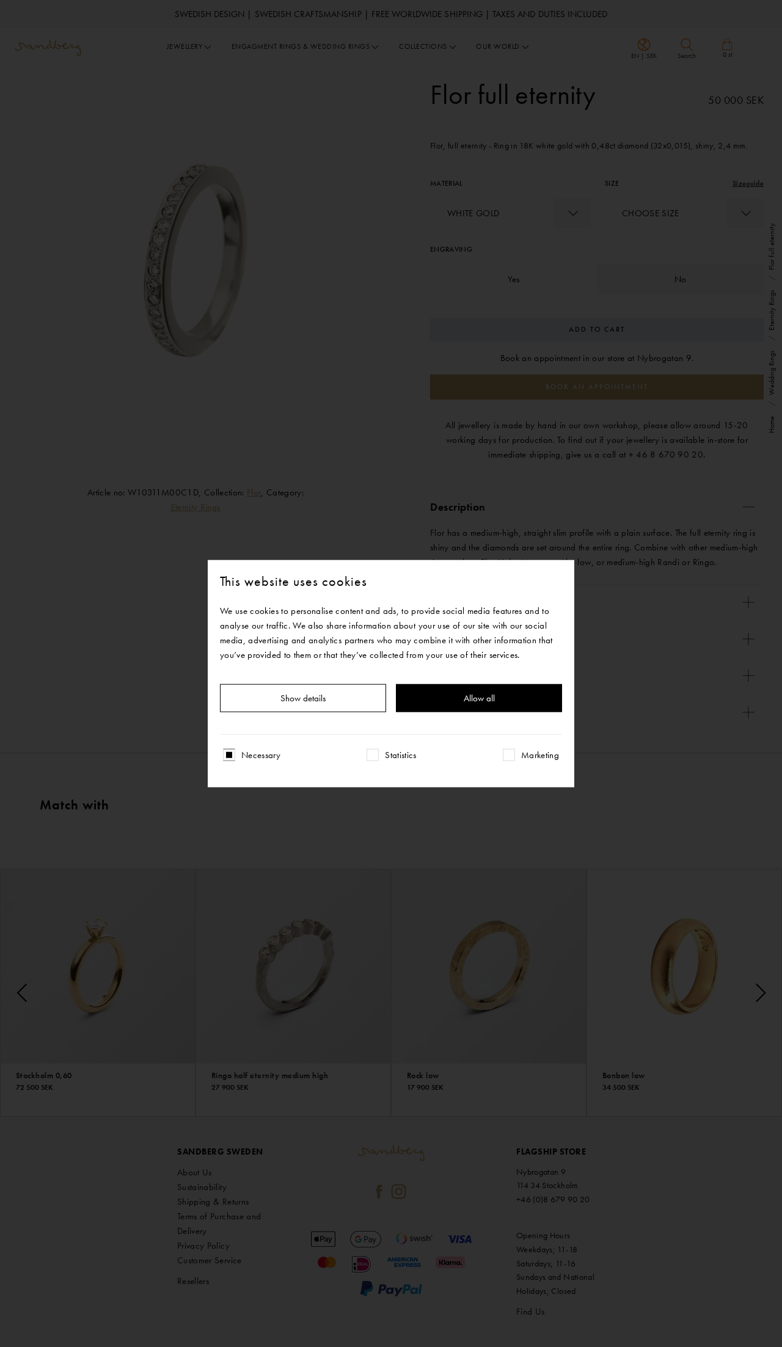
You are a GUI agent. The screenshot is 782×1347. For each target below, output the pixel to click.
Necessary (260, 755)
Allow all (479, 698)
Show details (303, 698)
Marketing (540, 755)
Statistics (401, 755)
